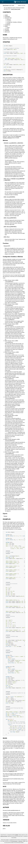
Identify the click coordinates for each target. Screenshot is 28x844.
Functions (9, 20)
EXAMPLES (7, 25)
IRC (24, 841)
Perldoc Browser (21, 2)
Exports (8, 23)
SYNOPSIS (7, 16)
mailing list (20, 841)
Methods (9, 19)
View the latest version (15, 9)
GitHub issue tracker (3, 836)
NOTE (8, 27)
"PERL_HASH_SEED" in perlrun (9, 800)
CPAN (13, 5)
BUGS (6, 26)
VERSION (7, 30)
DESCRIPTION (8, 18)
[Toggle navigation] (2, 2)
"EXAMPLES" (11, 771)
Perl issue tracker (14, 841)
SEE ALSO (7, 31)
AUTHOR (7, 29)
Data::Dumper (6, 5)
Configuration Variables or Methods (14, 22)
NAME (6, 15)
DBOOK (16, 834)
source (10, 5)
